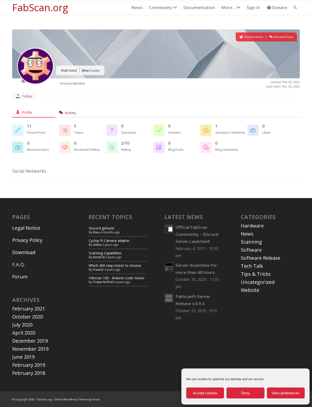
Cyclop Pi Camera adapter (109, 240)
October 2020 (27, 316)
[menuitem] (137, 7)
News (247, 233)
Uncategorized (257, 282)
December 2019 (30, 341)
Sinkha (97, 245)
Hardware (252, 225)
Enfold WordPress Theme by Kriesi (77, 399)
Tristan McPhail (103, 282)
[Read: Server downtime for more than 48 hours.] (169, 266)
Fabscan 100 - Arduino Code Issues (116, 278)
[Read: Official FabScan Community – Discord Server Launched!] (169, 228)
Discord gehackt (101, 228)
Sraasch (98, 270)
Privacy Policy (27, 240)
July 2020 (22, 324)
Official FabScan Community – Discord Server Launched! (197, 234)
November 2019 (30, 349)
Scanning (251, 241)
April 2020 (23, 332)
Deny (245, 393)
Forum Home (253, 37)
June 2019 (23, 357)
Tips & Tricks (256, 274)
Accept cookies (205, 393)
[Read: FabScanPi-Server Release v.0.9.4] (169, 298)
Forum (20, 276)
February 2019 (28, 365)
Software (251, 250)
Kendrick (99, 257)
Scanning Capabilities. (105, 253)
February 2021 (28, 308)
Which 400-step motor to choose (115, 265)
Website (250, 290)
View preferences (286, 393)
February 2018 (28, 373)
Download (23, 252)
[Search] (295, 7)
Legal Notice (26, 228)
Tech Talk (252, 266)
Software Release (260, 258)
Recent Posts (283, 37)
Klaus (96, 232)
